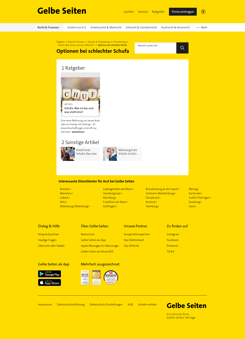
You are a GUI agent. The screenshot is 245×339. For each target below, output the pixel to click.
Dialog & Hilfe (49, 226)
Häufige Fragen (47, 240)
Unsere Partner (135, 226)
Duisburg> (195, 202)
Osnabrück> (153, 197)
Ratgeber (158, 12)
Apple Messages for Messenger (100, 246)
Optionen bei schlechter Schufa (112, 45)
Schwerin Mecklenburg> (161, 193)
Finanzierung (120, 41)
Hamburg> (152, 206)
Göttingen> (110, 206)
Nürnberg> (109, 197)
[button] (129, 11)
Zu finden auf (177, 226)
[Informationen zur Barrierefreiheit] (203, 11)
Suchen (129, 12)
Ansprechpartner (48, 234)
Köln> (63, 202)
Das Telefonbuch (134, 240)
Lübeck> (65, 197)
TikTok (171, 251)
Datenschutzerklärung (70, 304)
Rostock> (151, 202)
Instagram (173, 234)
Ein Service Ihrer (181, 315)
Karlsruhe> (195, 193)
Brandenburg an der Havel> (162, 189)
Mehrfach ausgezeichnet (100, 264)
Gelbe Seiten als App (93, 240)
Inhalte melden (147, 304)
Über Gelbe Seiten (95, 226)
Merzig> (194, 189)
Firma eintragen (183, 12)
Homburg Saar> (112, 193)
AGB (130, 304)
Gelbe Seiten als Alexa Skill (97, 251)
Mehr (202, 28)
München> (66, 193)
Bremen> (65, 189)
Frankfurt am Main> (115, 202)
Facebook (173, 240)
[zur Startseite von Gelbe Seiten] (187, 305)
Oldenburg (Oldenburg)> (75, 206)
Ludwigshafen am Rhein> (118, 189)
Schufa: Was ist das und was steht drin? (76, 45)
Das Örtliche (131, 246)
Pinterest (172, 246)
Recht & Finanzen (76, 41)
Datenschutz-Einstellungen (106, 304)
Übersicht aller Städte (51, 246)
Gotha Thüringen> (200, 197)
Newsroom (88, 234)
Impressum (45, 304)
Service (143, 12)
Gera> (192, 206)
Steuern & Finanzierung (99, 41)
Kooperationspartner (137, 234)
